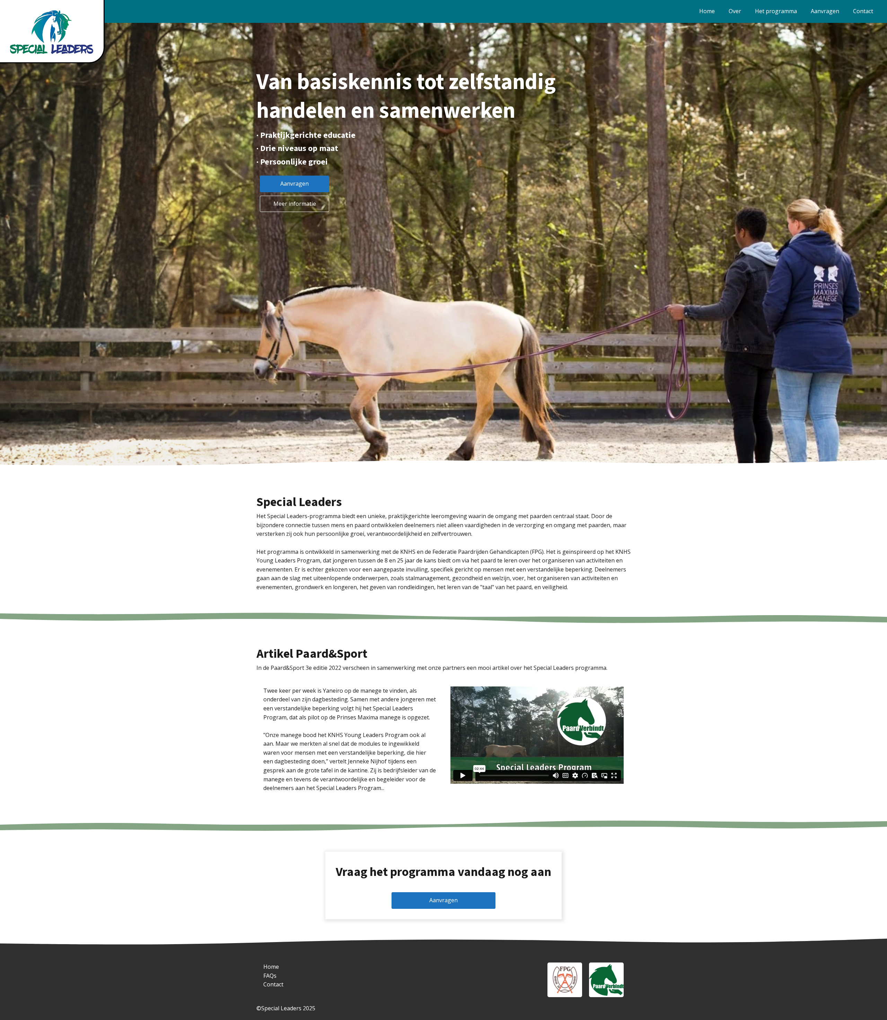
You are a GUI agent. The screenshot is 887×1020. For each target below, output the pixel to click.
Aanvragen (825, 11)
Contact (863, 11)
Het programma (776, 11)
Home (707, 11)
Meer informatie (294, 203)
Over (735, 11)
